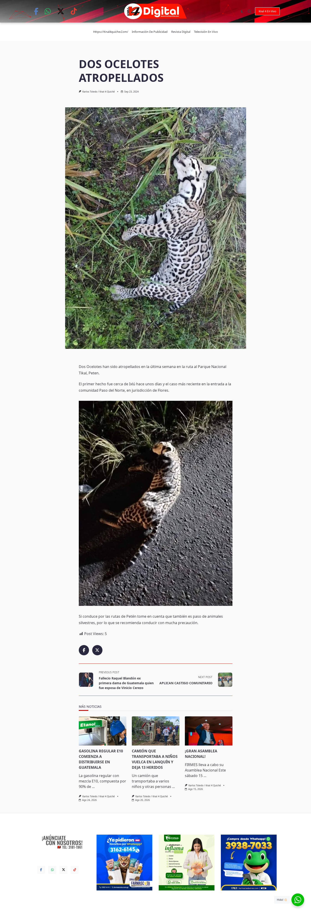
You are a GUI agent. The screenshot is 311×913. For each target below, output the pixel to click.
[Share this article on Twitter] (97, 650)
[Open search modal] (249, 11)
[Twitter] (60, 11)
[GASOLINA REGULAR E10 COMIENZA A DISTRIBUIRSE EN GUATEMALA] (102, 731)
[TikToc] (74, 11)
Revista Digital (180, 32)
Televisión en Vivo (206, 32)
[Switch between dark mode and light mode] (242, 11)
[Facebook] (36, 11)
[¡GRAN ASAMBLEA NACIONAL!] (208, 731)
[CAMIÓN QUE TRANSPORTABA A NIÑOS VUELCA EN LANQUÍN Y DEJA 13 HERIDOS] (155, 731)
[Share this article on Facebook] (84, 650)
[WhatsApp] (48, 11)
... (93, 786)
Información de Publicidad (150, 32)
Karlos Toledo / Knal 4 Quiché (98, 91)
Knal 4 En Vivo (267, 11)
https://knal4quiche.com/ (110, 32)
